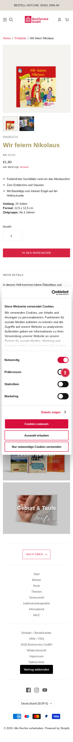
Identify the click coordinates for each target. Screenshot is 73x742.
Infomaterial (36, 609)
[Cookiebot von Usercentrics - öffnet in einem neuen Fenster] (52, 292)
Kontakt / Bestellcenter (36, 632)
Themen (36, 591)
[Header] (5, 20)
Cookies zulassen (36, 424)
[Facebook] (28, 690)
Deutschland (34, 703)
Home (7, 38)
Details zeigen (51, 412)
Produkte (20, 38)
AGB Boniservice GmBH (36, 644)
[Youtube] (44, 690)
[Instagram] (36, 690)
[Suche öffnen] (11, 20)
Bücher (36, 580)
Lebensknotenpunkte (36, 603)
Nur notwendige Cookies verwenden (36, 446)
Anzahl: (7, 226)
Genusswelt (36, 597)
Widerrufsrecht (36, 650)
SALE (36, 615)
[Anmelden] (59, 20)
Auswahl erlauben (36, 435)
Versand (24, 167)
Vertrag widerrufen (36, 669)
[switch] (63, 384)
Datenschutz (36, 662)
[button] (37, 554)
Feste (36, 585)
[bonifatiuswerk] (36, 19)
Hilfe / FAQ (36, 638)
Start (37, 574)
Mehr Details (13, 275)
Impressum (36, 656)
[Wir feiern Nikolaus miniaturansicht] (10, 123)
